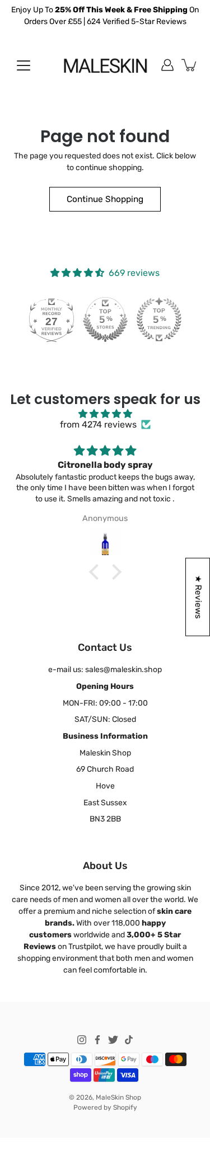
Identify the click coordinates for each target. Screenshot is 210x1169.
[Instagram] (82, 1039)
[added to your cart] (190, 65)
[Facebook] (97, 1039)
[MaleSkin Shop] (105, 65)
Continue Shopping (105, 199)
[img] (105, 414)
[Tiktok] (129, 1039)
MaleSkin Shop (118, 1097)
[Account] (167, 65)
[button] (96, 572)
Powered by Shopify (105, 1107)
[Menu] (23, 65)
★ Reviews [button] (198, 596)
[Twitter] (113, 1039)
